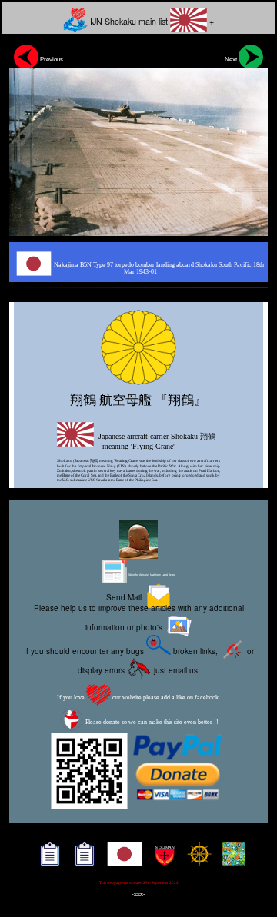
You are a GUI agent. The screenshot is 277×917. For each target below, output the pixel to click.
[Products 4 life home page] (230, 860)
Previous (50, 59)
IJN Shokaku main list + (151, 21)
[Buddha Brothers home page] (195, 860)
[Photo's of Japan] (121, 860)
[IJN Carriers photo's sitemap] (46, 860)
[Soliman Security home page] (161, 860)
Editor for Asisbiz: (151, 574)
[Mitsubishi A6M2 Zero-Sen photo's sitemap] (81, 860)
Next (232, 59)
